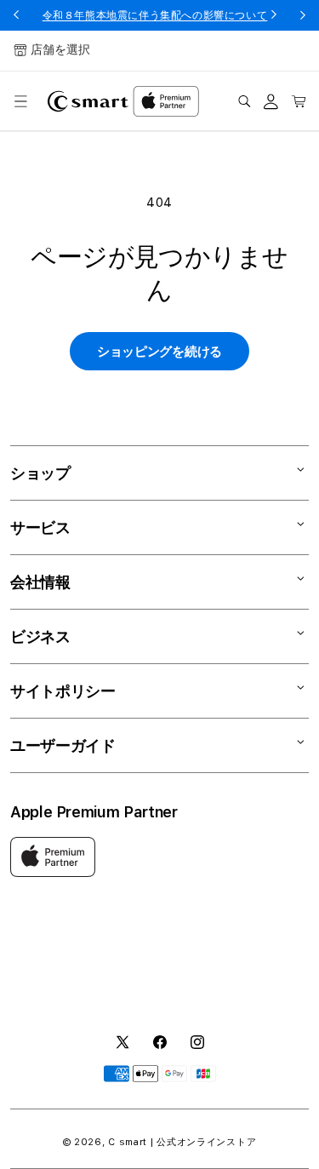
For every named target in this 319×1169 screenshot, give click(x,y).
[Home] (88, 101)
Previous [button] (16, 15)
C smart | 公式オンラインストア (182, 1142)
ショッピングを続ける (159, 351)
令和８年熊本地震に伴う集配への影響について (155, 15)
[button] (20, 101)
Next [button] (302, 15)
